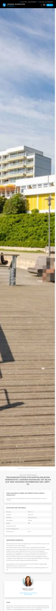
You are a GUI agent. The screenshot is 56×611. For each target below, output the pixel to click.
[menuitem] (40, 5)
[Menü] (43, 5)
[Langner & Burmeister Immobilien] (14, 5)
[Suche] (40, 5)
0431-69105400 (49, 2)
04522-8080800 (32, 2)
